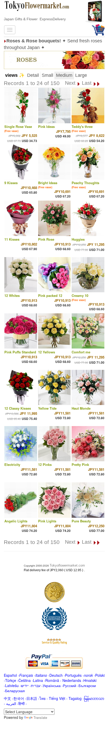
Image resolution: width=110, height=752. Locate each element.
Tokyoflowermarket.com (67, 565)
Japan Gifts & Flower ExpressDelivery (35, 19)
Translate (40, 717)
